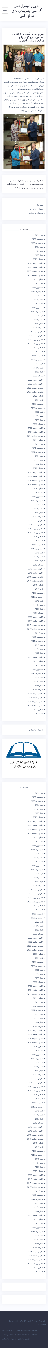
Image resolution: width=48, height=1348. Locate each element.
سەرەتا (40, 205)
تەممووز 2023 (37, 355)
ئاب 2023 (39, 351)
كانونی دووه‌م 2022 (35, 428)
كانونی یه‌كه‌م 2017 (35, 621)
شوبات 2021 (38, 468)
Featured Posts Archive (27, 1330)
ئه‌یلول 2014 (38, 709)
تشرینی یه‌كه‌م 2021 (35, 436)
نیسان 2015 (38, 681)
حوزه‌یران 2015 (37, 673)
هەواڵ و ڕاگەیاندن (36, 209)
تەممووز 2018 (37, 593)
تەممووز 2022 (37, 404)
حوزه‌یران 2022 (37, 408)
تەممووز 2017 (37, 637)
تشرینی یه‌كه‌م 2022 (35, 392)
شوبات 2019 (38, 565)
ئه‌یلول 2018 (38, 585)
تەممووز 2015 (37, 669)
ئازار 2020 (39, 512)
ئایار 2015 (39, 677)
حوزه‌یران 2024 (37, 311)
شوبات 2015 (38, 689)
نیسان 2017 (38, 649)
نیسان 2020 (38, 508)
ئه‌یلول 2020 (38, 488)
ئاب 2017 (39, 633)
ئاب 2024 (39, 303)
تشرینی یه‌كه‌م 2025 (35, 275)
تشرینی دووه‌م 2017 (35, 625)
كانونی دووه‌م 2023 (35, 380)
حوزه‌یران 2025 (37, 291)
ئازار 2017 (39, 653)
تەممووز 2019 (37, 544)
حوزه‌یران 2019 (37, 548)
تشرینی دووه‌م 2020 (35, 480)
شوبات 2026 (38, 259)
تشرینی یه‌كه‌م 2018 (35, 581)
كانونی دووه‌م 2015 (35, 693)
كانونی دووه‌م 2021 (35, 472)
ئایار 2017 (39, 645)
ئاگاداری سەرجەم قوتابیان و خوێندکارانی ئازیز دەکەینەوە (15, 184)
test (11, 1334)
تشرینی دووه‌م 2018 (35, 577)
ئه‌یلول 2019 (38, 536)
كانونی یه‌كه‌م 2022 (35, 384)
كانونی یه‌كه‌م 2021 (35, 432)
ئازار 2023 (39, 371)
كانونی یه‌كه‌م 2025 (35, 267)
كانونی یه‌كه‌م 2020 (35, 476)
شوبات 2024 (38, 327)
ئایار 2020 (39, 504)
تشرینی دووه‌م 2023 (35, 339)
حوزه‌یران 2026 (37, 243)
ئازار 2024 (39, 323)
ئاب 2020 (39, 492)
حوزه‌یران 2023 (37, 359)
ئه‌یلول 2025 (38, 279)
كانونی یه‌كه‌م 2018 (35, 573)
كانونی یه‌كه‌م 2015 (35, 657)
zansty (5, 1334)
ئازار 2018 (39, 609)
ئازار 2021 (39, 464)
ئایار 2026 (39, 247)
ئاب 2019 (39, 540)
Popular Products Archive (26, 1334)
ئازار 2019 (39, 560)
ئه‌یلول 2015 (38, 661)
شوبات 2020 (38, 516)
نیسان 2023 (38, 368)
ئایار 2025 (39, 295)
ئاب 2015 (39, 665)
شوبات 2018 (38, 613)
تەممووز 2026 (37, 239)
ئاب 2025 (39, 283)
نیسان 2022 (38, 416)
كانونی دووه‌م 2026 (35, 263)
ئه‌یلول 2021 (38, 440)
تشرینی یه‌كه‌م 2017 (35, 629)
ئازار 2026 (39, 255)
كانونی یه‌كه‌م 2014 (35, 697)
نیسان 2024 (38, 319)
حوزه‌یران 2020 (37, 500)
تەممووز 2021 (37, 448)
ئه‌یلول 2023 (38, 347)
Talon (41, 1321)
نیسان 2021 (38, 460)
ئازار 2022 (39, 420)
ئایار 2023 (39, 363)
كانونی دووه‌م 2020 (35, 520)
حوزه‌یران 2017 (37, 641)
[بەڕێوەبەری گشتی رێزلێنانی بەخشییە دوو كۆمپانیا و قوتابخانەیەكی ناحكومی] (24, 58)
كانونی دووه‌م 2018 (35, 617)
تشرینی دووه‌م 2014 (35, 701)
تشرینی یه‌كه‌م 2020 (35, 484)
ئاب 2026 (39, 235)
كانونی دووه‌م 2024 (35, 331)
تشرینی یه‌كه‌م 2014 (35, 705)
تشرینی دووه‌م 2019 (35, 528)
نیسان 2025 (38, 299)
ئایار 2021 (39, 456)
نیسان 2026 (38, 251)
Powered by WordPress (19, 1321)
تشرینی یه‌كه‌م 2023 (35, 343)
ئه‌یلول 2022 (38, 396)
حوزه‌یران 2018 (37, 597)
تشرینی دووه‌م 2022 (35, 388)
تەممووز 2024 (37, 307)
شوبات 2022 (38, 424)
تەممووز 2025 (37, 287)
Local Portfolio (8, 1330)
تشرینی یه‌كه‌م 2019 (35, 532)
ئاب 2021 (39, 444)
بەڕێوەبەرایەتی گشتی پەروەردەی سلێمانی (26, 10)
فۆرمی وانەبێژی (23, 1338)
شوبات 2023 (38, 375)
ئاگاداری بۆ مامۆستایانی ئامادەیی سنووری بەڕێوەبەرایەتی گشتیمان (33, 184)
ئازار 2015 (39, 685)
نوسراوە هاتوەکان (36, 213)
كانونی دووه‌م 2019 (35, 568)
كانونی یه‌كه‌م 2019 (35, 524)
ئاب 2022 (39, 400)
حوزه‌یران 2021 (37, 452)
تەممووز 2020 (37, 496)
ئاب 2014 (39, 713)
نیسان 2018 (38, 605)
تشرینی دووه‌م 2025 (35, 271)
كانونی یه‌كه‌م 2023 (35, 335)
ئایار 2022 (39, 412)
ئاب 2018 (39, 589)
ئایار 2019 (39, 552)
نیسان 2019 (38, 556)
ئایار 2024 (39, 315)
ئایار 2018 (39, 601)
